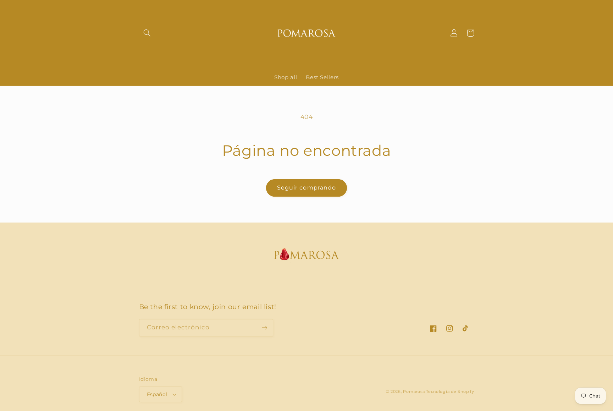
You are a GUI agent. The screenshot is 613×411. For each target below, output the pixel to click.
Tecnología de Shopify (450, 391)
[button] (147, 33)
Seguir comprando (306, 187)
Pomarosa (414, 391)
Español (157, 394)
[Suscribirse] (264, 327)
